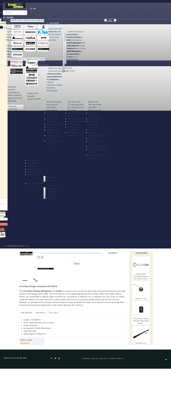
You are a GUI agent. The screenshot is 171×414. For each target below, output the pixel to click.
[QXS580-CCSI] (141, 334)
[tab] (26, 312)
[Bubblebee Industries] (17, 32)
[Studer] (30, 49)
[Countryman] (30, 32)
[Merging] (17, 38)
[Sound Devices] (17, 49)
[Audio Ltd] (43, 26)
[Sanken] (30, 43)
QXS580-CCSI (141, 343)
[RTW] (43, 38)
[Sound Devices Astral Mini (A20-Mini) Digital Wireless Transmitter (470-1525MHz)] (141, 309)
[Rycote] (17, 43)
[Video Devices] (43, 49)
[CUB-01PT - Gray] (141, 289)
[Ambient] (30, 26)
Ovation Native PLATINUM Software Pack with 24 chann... (141, 276)
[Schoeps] (43, 43)
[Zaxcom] (17, 54)
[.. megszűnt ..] (17, 26)
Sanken (112, 252)
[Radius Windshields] (30, 38)
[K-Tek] (43, 32)
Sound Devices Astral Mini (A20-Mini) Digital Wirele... (141, 321)
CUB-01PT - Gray (141, 299)
